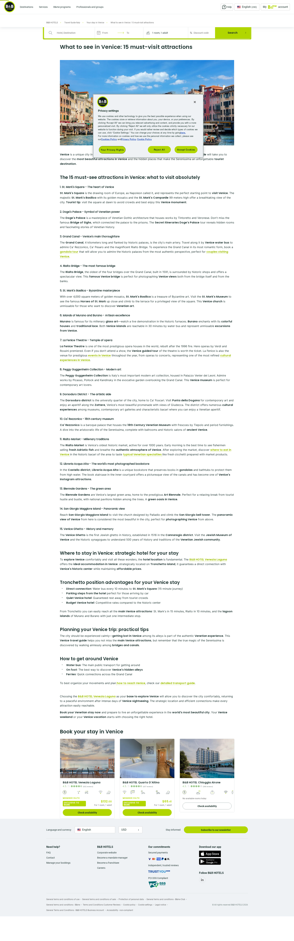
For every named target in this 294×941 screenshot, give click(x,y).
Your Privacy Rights (112, 149)
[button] (165, 32)
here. (183, 132)
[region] (148, 126)
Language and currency (58, 829)
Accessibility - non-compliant (120, 910)
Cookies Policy (109, 139)
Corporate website (107, 852)
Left (63, 758)
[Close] (195, 102)
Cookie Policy (144, 139)
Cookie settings (145, 905)
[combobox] (71, 33)
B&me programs (62, 7)
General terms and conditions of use (62, 899)
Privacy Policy (128, 139)
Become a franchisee (108, 862)
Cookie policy (129, 905)
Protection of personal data (131, 899)
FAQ (48, 852)
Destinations (26, 7)
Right (111, 758)
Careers (101, 868)
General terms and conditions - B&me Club (165, 899)
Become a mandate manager (112, 857)
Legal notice (160, 905)
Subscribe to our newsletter (216, 830)
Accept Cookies (186, 149)
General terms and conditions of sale (99, 899)
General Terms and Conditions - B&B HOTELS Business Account (75, 910)
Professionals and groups (89, 7)
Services (43, 7)
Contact (50, 857)
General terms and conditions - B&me (63, 905)
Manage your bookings (58, 862)
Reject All (159, 149)
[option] (87, 779)
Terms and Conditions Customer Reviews (101, 905)
